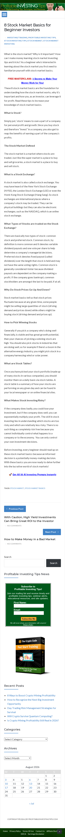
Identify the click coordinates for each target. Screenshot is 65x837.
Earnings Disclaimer (36, 834)
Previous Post (16, 508)
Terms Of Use (28, 831)
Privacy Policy (15, 831)
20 (30, 787)
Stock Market (34, 40)
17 (6, 787)
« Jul (31, 803)
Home (5, 831)
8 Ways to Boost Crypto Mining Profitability (31, 695)
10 (6, 783)
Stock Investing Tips (15, 40)
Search (7, 556)
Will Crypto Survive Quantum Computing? (30, 716)
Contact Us (40, 831)
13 (30, 783)
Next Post (50, 532)
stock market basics (35, 488)
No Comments (14, 525)
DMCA (23, 834)
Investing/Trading (17, 37)
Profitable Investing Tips (42, 37)
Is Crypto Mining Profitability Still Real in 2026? (33, 720)
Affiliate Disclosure (54, 831)
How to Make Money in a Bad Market (29, 539)
